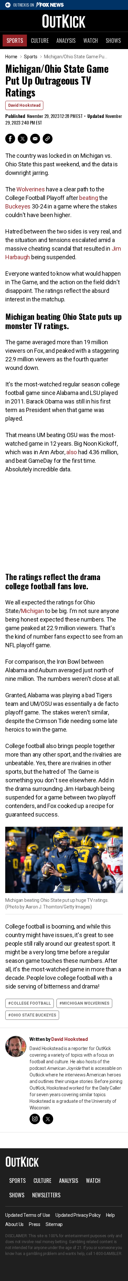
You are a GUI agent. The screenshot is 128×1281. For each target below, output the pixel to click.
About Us (14, 1224)
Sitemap (54, 1224)
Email (35, 139)
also (71, 452)
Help (110, 1215)
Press (34, 1224)
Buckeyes (18, 206)
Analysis (65, 40)
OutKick (64, 21)
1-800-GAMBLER (107, 1253)
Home (11, 56)
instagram (35, 1119)
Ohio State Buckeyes (33, 1015)
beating (88, 197)
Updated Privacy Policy (78, 1215)
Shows (113, 40)
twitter (48, 1119)
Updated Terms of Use (27, 1215)
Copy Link (48, 139)
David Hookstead (24, 105)
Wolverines (30, 189)
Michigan (32, 610)
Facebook (10, 139)
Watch (90, 40)
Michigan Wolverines (85, 1003)
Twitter (23, 139)
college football (31, 1003)
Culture (40, 40)
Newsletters (46, 1195)
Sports (15, 40)
